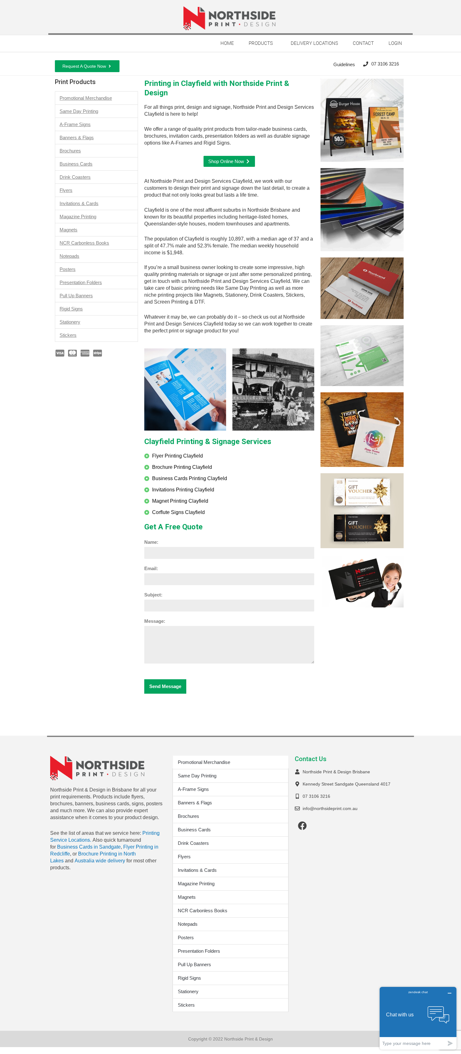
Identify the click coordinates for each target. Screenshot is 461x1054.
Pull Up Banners (76, 295)
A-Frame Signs (75, 124)
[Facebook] (302, 825)
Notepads (69, 256)
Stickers (68, 335)
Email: (151, 568)
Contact (363, 43)
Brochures (70, 150)
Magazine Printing (78, 216)
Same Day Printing (79, 111)
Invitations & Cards (79, 203)
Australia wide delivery (100, 860)
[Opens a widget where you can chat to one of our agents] (418, 1018)
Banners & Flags (77, 137)
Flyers (66, 190)
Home (227, 43)
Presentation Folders (81, 282)
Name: (151, 542)
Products (261, 43)
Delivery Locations (314, 43)
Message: (154, 621)
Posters (68, 269)
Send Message (165, 686)
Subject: (153, 594)
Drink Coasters (75, 177)
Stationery (70, 322)
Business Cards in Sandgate (89, 847)
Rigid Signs (71, 308)
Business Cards (76, 164)
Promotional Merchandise (86, 98)
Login (395, 43)
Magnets (68, 229)
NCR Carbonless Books (84, 243)
